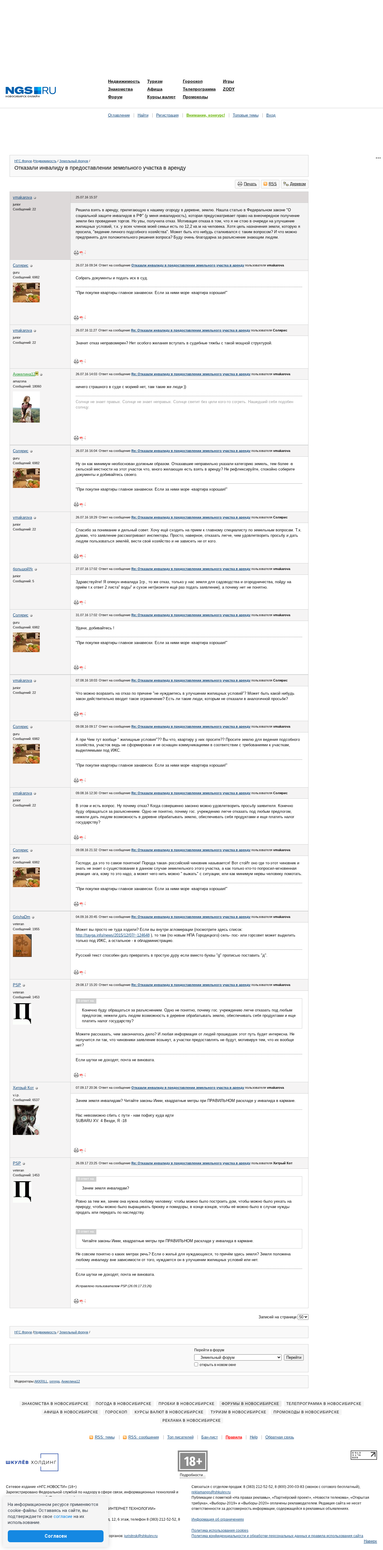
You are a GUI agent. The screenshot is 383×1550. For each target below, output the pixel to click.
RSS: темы (105, 1437)
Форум (115, 96)
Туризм (154, 81)
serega (54, 1381)
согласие (63, 1516)
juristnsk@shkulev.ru (141, 1536)
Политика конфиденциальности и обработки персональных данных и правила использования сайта (277, 1536)
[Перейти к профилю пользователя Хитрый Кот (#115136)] (26, 1133)
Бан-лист (209, 1437)
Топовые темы (246, 115)
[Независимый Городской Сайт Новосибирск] (31, 92)
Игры (228, 81)
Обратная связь (279, 1437)
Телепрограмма (199, 89)
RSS (273, 184)
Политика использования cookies (220, 1530)
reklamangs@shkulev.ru (211, 1492)
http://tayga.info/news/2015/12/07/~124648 (113, 935)
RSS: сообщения (143, 1437)
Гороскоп (193, 81)
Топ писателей (180, 1437)
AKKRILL (41, 1381)
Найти (143, 115)
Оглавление (119, 115)
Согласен (56, 1536)
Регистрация (167, 115)
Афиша (154, 89)
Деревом (298, 184)
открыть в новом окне (217, 1365)
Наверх (370, 1541)
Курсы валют (161, 96)
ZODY (229, 89)
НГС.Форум (23, 161)
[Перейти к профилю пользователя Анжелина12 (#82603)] (26, 421)
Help (254, 1437)
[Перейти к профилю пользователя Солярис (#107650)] (26, 301)
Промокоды (195, 96)
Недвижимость (124, 81)
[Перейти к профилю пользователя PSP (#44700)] (22, 1023)
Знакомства (120, 89)
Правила (234, 1437)
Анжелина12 (70, 1381)
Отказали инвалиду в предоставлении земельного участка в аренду (187, 265)
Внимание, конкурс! (205, 115)
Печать (250, 184)
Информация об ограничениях (218, 1519)
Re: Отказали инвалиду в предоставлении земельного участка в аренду (190, 330)
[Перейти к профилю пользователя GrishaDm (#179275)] (22, 955)
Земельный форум (73, 161)
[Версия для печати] (76, 252)
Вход (271, 115)
